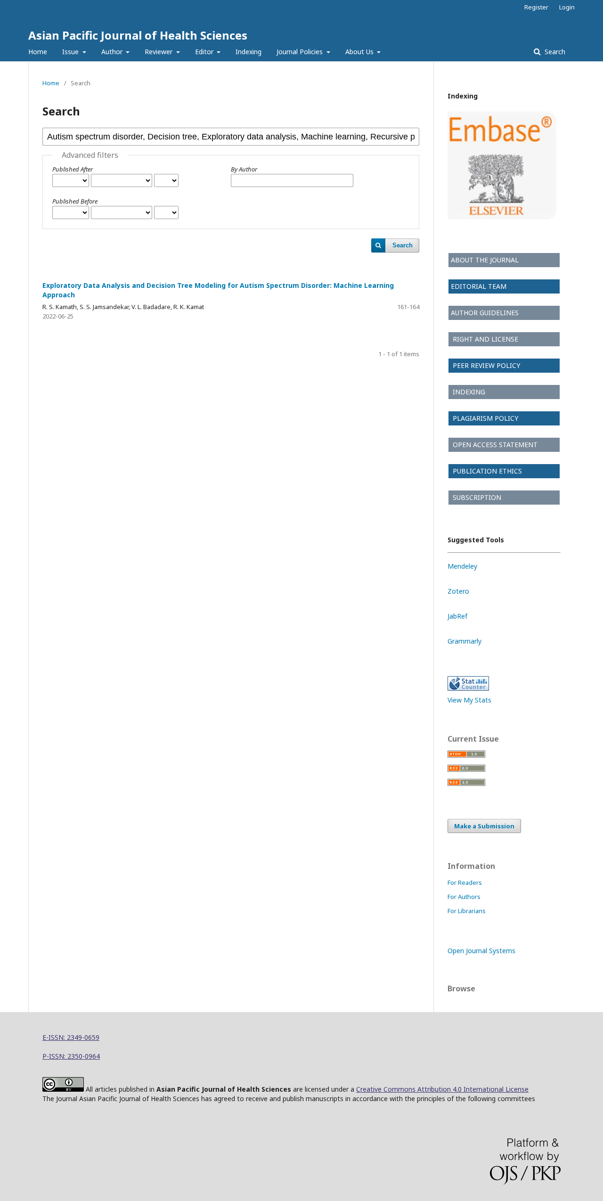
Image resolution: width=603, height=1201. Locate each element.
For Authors (464, 896)
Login (567, 7)
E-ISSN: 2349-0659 (70, 1037)
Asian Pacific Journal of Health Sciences (137, 35)
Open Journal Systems (481, 950)
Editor (205, 51)
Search (554, 51)
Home (37, 51)
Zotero (458, 591)
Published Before (75, 201)
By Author (244, 169)
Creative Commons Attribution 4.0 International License (442, 1089)
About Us (360, 51)
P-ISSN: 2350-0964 (71, 1056)
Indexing (248, 51)
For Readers (465, 882)
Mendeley (462, 566)
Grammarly (464, 641)
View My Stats (469, 699)
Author (112, 51)
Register (536, 7)
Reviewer (159, 51)
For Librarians (467, 911)
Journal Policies (301, 51)
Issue (71, 51)
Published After (72, 169)
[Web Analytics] (468, 688)
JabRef (457, 616)
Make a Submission (484, 826)
